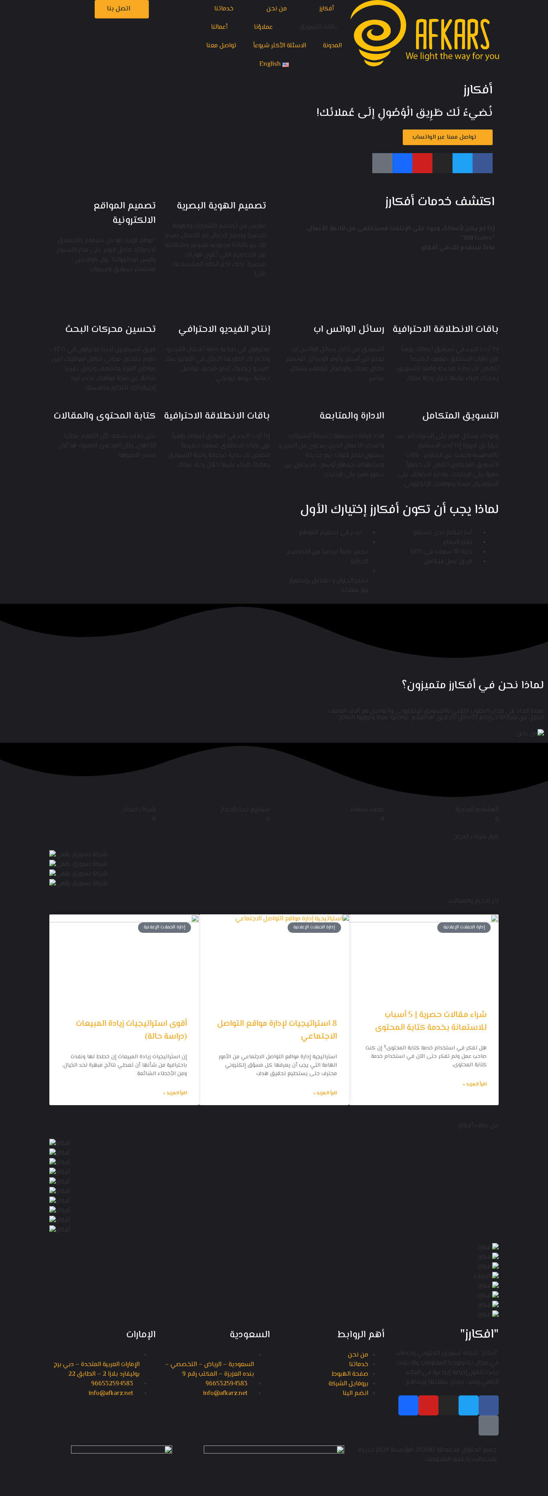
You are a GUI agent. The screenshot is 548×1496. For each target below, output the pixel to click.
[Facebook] (483, 163)
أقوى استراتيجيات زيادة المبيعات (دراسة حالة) (131, 1030)
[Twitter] (463, 163)
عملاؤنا (263, 27)
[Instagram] (442, 163)
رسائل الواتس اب (348, 329)
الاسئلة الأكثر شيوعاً (279, 46)
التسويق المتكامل (460, 416)
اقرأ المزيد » (475, 1084)
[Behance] (402, 163)
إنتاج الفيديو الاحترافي (224, 329)
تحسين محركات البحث (110, 329)
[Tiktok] (382, 163)
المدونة (332, 46)
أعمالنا (219, 27)
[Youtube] (422, 163)
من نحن (276, 9)
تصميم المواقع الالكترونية (124, 213)
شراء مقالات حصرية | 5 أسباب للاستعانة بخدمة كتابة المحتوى (431, 1021)
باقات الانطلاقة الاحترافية (445, 329)
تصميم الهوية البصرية (221, 206)
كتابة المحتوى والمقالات (104, 416)
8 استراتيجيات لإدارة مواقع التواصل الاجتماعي (277, 1030)
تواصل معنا (221, 46)
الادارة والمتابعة (351, 416)
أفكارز (326, 9)
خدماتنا (223, 9)
